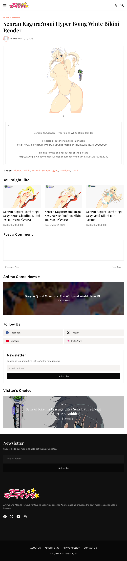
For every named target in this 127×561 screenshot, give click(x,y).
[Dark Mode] (116, 5)
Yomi (75, 170)
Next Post (117, 267)
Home (6, 17)
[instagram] (25, 516)
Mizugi (36, 170)
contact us (90, 547)
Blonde (16, 17)
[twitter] (11, 516)
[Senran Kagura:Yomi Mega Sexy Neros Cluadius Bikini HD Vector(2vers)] (63, 196)
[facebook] (5, 516)
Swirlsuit (65, 170)
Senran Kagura (50, 170)
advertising (52, 547)
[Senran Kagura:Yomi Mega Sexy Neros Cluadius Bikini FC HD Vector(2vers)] (22, 196)
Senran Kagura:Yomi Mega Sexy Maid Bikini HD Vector (104, 216)
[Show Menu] (4, 5)
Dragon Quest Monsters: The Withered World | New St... (63, 296)
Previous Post (12, 267)
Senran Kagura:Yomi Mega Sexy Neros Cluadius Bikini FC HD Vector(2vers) (21, 216)
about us (35, 547)
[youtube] (18, 516)
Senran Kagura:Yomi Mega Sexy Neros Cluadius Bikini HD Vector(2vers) (63, 216)
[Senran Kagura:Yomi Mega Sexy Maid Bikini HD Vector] (105, 196)
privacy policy (71, 547)
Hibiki (27, 170)
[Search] (122, 5)
